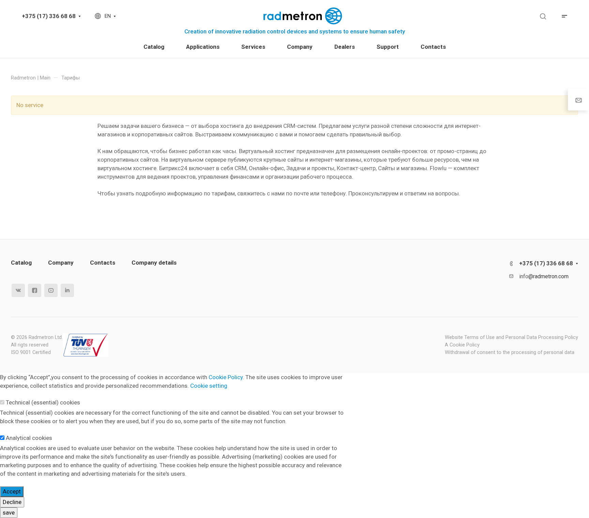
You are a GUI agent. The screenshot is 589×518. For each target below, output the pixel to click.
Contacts (102, 262)
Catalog (21, 262)
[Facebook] (34, 290)
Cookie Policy (226, 377)
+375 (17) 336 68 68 (49, 16)
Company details (154, 262)
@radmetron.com (548, 276)
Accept (12, 491)
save (9, 512)
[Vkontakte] (18, 290)
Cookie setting (208, 385)
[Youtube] (51, 290)
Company (61, 262)
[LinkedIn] (67, 290)
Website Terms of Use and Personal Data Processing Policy (511, 337)
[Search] (543, 16)
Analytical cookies (29, 437)
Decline (12, 502)
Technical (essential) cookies (43, 402)
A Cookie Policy (462, 345)
